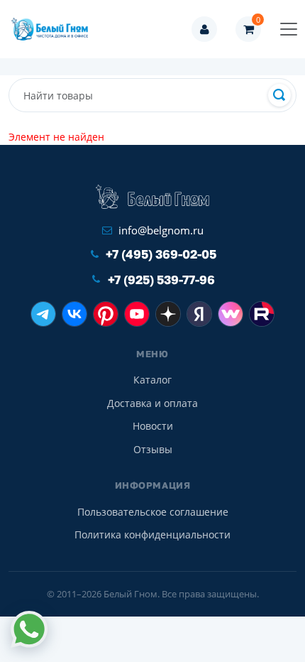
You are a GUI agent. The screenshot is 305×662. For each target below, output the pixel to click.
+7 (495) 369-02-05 (161, 253)
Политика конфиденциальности (152, 534)
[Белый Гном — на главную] (53, 29)
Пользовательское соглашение (152, 512)
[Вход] (204, 29)
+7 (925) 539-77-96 (161, 279)
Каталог (152, 379)
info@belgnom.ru (161, 230)
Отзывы (152, 449)
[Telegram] (43, 314)
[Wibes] (230, 314)
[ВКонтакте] (74, 314)
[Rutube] (262, 314)
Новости (153, 426)
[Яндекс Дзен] (168, 314)
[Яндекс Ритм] (199, 314)
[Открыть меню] (288, 29)
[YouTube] (137, 314)
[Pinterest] (106, 314)
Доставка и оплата (152, 403)
